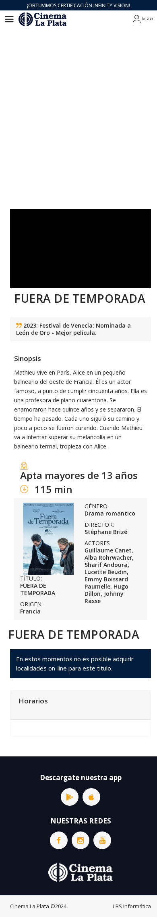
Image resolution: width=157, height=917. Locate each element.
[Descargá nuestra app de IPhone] (91, 797)
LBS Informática (132, 906)
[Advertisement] (78, 110)
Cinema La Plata (29, 906)
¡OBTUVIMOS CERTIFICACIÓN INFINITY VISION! (78, 5)
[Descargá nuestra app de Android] (69, 797)
